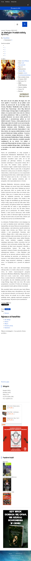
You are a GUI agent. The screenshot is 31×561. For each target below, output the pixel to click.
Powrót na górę (5, 381)
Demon (6, 321)
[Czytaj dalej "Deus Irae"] (7, 469)
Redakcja (7, 1)
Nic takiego (7, 319)
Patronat (7, 313)
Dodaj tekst (13, 1)
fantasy (29, 75)
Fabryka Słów (21, 71)
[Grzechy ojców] (15, 529)
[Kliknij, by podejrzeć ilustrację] (8, 69)
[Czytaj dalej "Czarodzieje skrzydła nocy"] (7, 484)
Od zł (10, 408)
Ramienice (7, 327)
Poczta (10, 553)
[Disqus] (15, 357)
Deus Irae (5, 461)
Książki (7, 309)
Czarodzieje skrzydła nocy (10, 477)
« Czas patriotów (17, 331)
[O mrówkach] (15, 438)
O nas (2, 1)
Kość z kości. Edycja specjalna (14, 406)
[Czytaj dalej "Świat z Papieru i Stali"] (7, 499)
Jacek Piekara (25, 61)
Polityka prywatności (15, 555)
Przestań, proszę (9, 325)
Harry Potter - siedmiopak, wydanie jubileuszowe (14, 412)
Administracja (19, 553)
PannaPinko (6, 38)
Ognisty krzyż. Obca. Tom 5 (13, 418)
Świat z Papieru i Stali (8, 492)
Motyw (6, 323)
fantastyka (24, 75)
